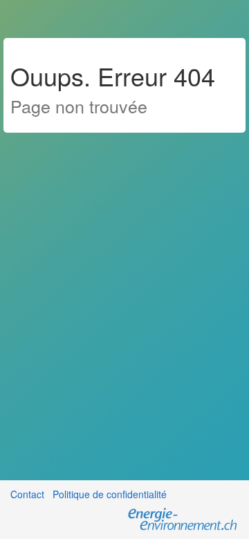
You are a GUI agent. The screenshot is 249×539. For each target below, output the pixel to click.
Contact (27, 494)
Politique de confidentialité (110, 494)
